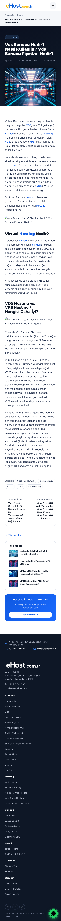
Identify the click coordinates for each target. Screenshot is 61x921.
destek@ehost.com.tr (46, 649)
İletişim (8, 770)
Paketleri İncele (30, 614)
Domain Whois (12, 894)
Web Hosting (11, 782)
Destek (8, 765)
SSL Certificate (12, 866)
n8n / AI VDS (11, 831)
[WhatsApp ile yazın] (53, 913)
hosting (13, 165)
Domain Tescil (11, 883)
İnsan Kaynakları (13, 717)
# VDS (10, 486)
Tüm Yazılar (14, 535)
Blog (19, 15)
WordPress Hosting (14, 798)
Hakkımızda (10, 701)
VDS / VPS (12, 37)
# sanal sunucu (46, 481)
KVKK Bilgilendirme (14, 727)
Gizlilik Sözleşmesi (14, 733)
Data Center (11, 759)
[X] (22, 907)
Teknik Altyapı (11, 754)
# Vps (20, 486)
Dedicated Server (13, 826)
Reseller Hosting (13, 787)
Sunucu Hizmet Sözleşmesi (18, 743)
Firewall (9, 871)
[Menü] (53, 5)
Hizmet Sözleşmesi (14, 738)
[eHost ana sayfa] (19, 5)
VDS (28, 125)
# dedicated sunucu (25, 481)
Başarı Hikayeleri (13, 706)
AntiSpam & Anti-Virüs (15, 854)
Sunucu (9, 133)
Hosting (48, 133)
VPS (31, 141)
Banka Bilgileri (12, 722)
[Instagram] (8, 907)
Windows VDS (12, 821)
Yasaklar (9, 749)
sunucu (31, 197)
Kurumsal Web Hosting (16, 793)
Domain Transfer (13, 889)
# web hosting (34, 486)
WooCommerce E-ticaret (17, 803)
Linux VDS (10, 815)
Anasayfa (9, 15)
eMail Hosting (11, 849)
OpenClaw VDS (12, 837)
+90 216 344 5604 (17, 649)
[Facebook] (15, 907)
